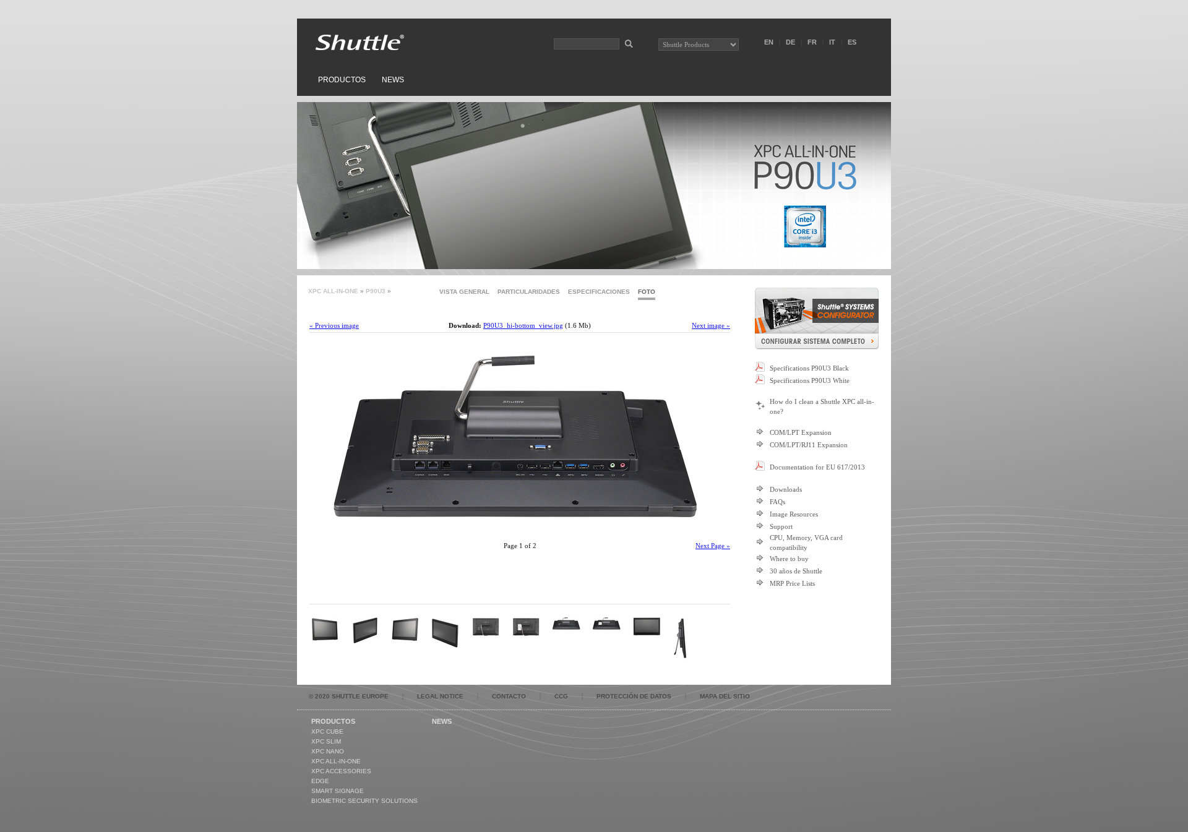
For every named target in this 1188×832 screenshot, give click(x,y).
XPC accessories (341, 771)
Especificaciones (599, 291)
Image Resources (794, 514)
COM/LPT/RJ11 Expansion (809, 444)
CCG (561, 696)
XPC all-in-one (333, 291)
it (832, 42)
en (768, 42)
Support (781, 526)
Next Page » (712, 545)
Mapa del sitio (725, 696)
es (852, 42)
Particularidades (528, 291)
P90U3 (375, 291)
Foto (646, 291)
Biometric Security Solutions (364, 800)
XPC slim (326, 741)
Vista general (464, 291)
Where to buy (789, 558)
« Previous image (334, 325)
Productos (342, 79)
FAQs (777, 501)
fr (812, 42)
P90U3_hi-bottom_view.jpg (523, 325)
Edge (320, 781)
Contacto (509, 696)
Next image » (711, 325)
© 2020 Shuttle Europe (349, 696)
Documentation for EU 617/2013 (817, 467)
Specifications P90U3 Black (809, 368)
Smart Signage (337, 790)
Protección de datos (633, 696)
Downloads (786, 489)
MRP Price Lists (792, 583)
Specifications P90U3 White (810, 380)
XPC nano (327, 751)
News (393, 79)
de (790, 42)
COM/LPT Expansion (801, 432)
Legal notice (440, 696)
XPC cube (327, 731)
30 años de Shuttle (796, 571)
